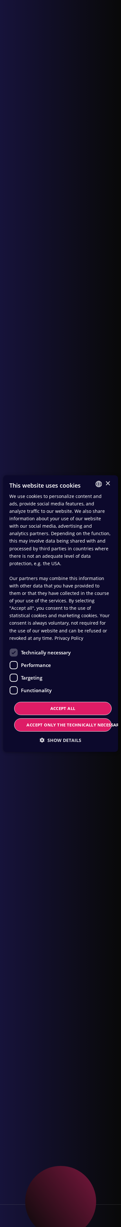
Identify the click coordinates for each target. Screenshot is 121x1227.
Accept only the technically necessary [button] (68, 725)
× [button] (107, 483)
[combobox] (99, 484)
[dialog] (60, 613)
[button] (60, 740)
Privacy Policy (69, 638)
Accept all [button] (63, 708)
